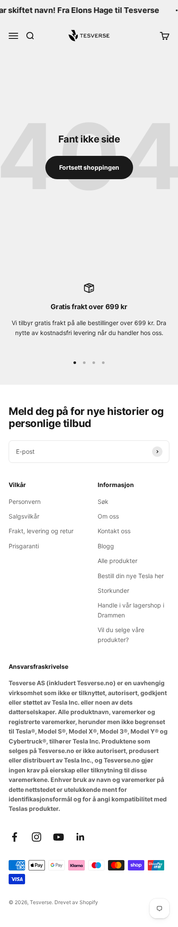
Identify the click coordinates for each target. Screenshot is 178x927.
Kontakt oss (114, 531)
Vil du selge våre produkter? (121, 634)
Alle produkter (117, 560)
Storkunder (113, 590)
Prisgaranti (24, 546)
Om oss (108, 516)
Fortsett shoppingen (89, 167)
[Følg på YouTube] (58, 837)
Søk (103, 501)
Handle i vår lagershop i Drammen (131, 609)
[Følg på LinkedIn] (80, 837)
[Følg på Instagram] (36, 837)
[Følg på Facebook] (14, 837)
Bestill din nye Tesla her (131, 575)
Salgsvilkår (24, 516)
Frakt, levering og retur (41, 531)
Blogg (106, 546)
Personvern (25, 501)
